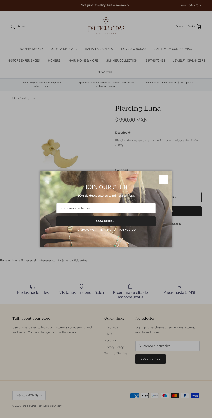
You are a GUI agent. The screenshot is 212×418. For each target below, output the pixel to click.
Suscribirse (106, 221)
